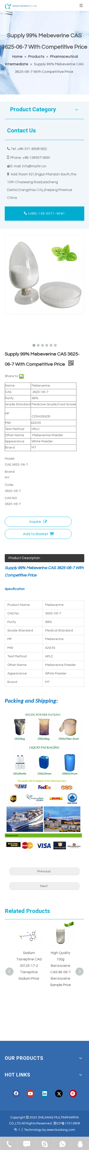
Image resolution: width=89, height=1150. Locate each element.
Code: (9, 484)
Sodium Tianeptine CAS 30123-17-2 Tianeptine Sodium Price (29, 965)
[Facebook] (16, 1093)
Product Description (24, 558)
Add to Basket (35, 534)
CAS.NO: (11, 498)
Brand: (10, 471)
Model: (10, 458)
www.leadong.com (61, 1129)
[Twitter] (59, 1093)
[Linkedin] (44, 1093)
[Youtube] (30, 1093)
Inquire (35, 522)
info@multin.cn (34, 166)
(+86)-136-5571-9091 (46, 213)
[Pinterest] (73, 1093)
